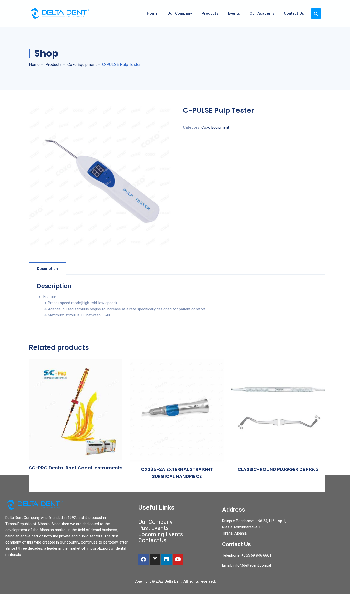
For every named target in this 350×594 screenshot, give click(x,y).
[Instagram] (155, 559)
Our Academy (262, 13)
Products (210, 13)
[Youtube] (178, 559)
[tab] (47, 268)
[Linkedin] (166, 559)
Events (234, 13)
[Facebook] (143, 559)
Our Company (179, 13)
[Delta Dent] (59, 13)
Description (47, 268)
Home (152, 13)
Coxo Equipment (215, 127)
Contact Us (294, 13)
